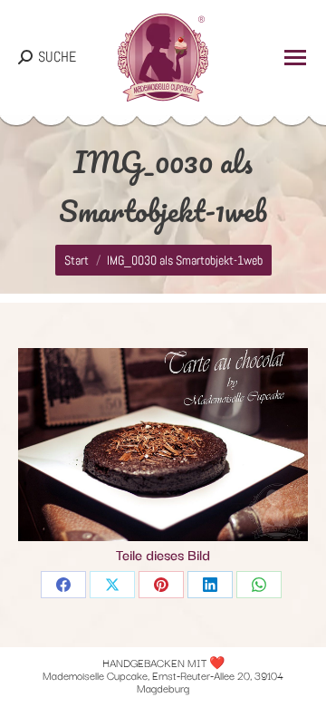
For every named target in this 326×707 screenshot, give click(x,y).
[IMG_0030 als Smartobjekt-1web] (163, 444)
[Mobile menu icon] (295, 57)
